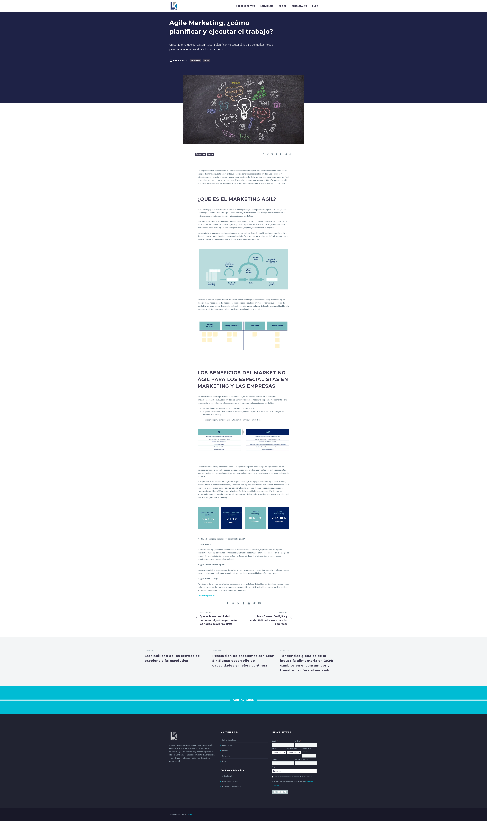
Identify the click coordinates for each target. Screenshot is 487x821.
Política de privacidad (231, 786)
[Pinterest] (272, 154)
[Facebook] (263, 154)
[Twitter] (268, 154)
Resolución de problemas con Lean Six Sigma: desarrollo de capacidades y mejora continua (243, 660)
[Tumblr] (277, 154)
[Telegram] (286, 154)
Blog (315, 6)
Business (195, 60)
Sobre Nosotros (229, 740)
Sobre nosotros (245, 6)
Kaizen (189, 814)
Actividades (266, 6)
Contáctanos (299, 6)
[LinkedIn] (281, 154)
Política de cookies (230, 781)
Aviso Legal (227, 776)
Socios (282, 6)
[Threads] (290, 154)
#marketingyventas (206, 595)
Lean (206, 60)
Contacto (226, 756)
